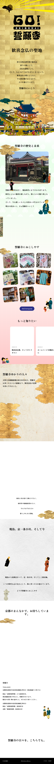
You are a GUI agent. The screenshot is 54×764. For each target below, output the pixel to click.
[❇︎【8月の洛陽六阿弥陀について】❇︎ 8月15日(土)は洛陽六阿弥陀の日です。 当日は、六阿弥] (43, 260)
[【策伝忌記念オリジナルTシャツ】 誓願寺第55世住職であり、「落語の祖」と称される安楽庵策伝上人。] (43, 277)
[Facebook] (27, 747)
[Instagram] (23, 747)
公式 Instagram (27, 309)
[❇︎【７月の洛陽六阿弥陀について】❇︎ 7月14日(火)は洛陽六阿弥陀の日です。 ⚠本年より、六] (27, 294)
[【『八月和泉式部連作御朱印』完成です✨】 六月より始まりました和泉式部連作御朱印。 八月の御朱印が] (27, 277)
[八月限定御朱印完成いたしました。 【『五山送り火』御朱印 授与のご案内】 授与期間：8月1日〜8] (10, 277)
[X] (31, 747)
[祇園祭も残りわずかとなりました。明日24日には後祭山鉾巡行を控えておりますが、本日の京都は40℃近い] (10, 294)
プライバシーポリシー (26, 761)
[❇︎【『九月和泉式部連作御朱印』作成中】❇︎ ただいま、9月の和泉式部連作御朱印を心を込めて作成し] (27, 260)
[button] (31, 404)
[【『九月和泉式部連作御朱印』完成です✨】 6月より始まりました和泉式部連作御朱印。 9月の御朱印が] (10, 260)
